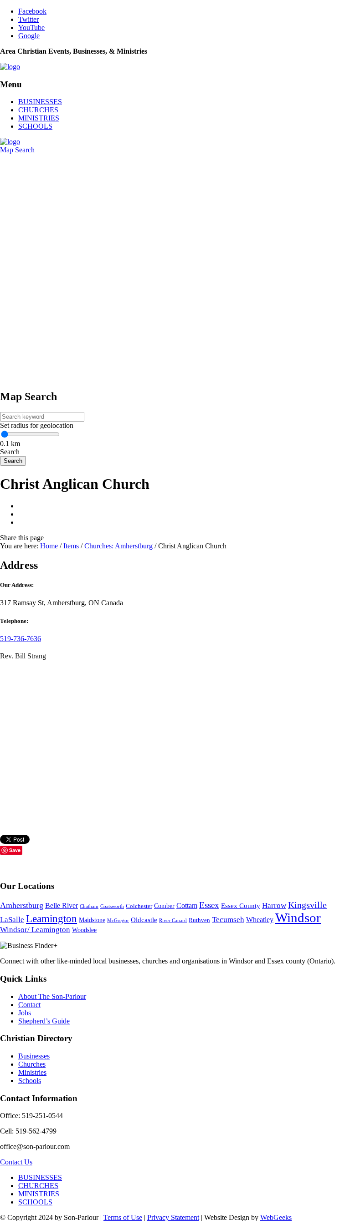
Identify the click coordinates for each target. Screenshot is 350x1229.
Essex (209, 905)
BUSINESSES (40, 101)
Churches (32, 1064)
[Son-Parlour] (10, 66)
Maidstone (92, 920)
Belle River (61, 905)
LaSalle (12, 919)
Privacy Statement (173, 1217)
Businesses (34, 1056)
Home (49, 546)
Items (71, 546)
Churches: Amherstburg (118, 546)
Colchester (139, 906)
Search (25, 150)
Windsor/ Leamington (35, 929)
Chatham (89, 906)
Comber (164, 906)
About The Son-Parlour (52, 996)
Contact (29, 1004)
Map (6, 150)
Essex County (240, 905)
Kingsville (307, 905)
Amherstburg (21, 905)
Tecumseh (228, 919)
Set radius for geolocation (36, 425)
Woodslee (84, 930)
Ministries (32, 1072)
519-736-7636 (20, 638)
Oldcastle (144, 919)
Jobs (24, 1013)
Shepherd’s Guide (44, 1021)
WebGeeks (276, 1217)
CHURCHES (38, 110)
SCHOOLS (35, 126)
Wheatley (259, 919)
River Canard (173, 920)
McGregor (118, 920)
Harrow (274, 905)
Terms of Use (122, 1217)
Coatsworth (112, 906)
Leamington (51, 918)
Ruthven (199, 920)
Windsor (298, 917)
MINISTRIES (38, 118)
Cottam (186, 905)
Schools (29, 1080)
